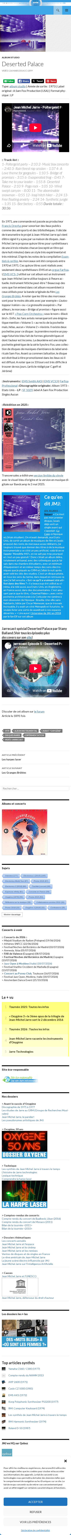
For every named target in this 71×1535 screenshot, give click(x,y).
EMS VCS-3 (10, 274)
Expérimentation (34, 735)
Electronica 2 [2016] (15, 886)
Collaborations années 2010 (50, 902)
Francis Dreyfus (11, 225)
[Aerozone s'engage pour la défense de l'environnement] (20, 1079)
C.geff (29, 70)
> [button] (43, 831)
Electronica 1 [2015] (35, 876)
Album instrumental (25, 731)
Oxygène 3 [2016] (35, 908)
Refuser (36, 1512)
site (29, 637)
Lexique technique (12, 1175)
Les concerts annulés (14, 1240)
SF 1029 (27, 390)
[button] (65, 1461)
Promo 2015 (36, 897)
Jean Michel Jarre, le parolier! (18, 1116)
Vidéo (5, 70)
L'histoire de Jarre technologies (19, 1172)
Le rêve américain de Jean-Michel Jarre (23, 1257)
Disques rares (12, 735)
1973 (7, 731)
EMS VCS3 (51, 381)
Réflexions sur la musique (18, 902)
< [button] (6, 831)
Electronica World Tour (16, 881)
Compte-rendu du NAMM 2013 (26, 1375)
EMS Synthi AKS (32, 381)
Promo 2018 (12, 908)
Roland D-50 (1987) (19, 1428)
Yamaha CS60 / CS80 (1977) (24, 1368)
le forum (39, 711)
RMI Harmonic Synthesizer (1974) (27, 1421)
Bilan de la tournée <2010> (17, 1228)
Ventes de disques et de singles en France (26, 1254)
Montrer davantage (12, 914)
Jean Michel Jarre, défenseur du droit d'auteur (28, 1297)
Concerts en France (39, 892)
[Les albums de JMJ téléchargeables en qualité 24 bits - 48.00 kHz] (7, 1453)
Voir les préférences (35, 1522)
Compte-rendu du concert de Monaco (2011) (27, 1221)
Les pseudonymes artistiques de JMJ (23, 1120)
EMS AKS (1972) (17, 1395)
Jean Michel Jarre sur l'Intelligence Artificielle (27, 1263)
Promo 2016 (41, 881)
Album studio (11, 57)
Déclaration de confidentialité (35, 1530)
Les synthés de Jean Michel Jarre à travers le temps (31, 1168)
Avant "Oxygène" (51, 731)
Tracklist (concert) (41, 886)
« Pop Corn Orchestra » (29, 313)
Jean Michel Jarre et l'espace (18, 1244)
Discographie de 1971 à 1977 (18, 1107)
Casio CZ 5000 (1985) (20, 1388)
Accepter (35, 1501)
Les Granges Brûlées (14, 770)
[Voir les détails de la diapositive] (24, 832)
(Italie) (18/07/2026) (28, 963)
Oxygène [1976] (14, 897)
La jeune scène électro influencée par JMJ (25, 1260)
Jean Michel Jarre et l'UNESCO (19, 1276)
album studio (17, 86)
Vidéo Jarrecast (14, 739)
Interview (11, 876)
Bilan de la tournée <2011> (17, 1225)
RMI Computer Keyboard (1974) (26, 1408)
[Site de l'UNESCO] (20, 1286)
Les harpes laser (13, 757)
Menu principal (66, 10)
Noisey (48, 514)
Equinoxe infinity (14, 892)
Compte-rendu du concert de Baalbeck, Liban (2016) (31, 1218)
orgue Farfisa (60, 269)
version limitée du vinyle (48, 475)
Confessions (58, 908)
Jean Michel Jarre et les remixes (20, 1250)
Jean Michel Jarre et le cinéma (19, 1247)
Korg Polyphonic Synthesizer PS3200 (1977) (33, 1401)
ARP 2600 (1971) (18, 1381)
